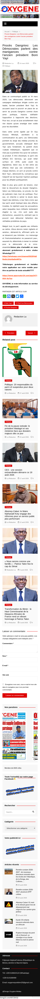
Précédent (10, 333)
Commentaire (8, 643)
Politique (7, 66)
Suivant (30, 333)
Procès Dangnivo (11, 307)
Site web (5, 675)
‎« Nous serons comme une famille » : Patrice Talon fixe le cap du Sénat (19, 563)
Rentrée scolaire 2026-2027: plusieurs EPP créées (24, 892)
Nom (4, 656)
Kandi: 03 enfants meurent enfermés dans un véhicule (25, 922)
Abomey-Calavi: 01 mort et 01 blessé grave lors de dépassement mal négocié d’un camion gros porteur (25, 907)
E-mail (5, 665)
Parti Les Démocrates (25, 303)
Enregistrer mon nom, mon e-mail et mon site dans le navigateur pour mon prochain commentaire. (19, 687)
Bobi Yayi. (8, 303)
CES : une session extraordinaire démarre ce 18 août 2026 (18, 472)
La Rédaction (11, 393)
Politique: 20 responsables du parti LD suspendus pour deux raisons (19, 387)
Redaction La (8, 63)
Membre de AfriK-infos (13, 768)
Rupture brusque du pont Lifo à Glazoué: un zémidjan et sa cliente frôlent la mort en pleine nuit (25, 937)
